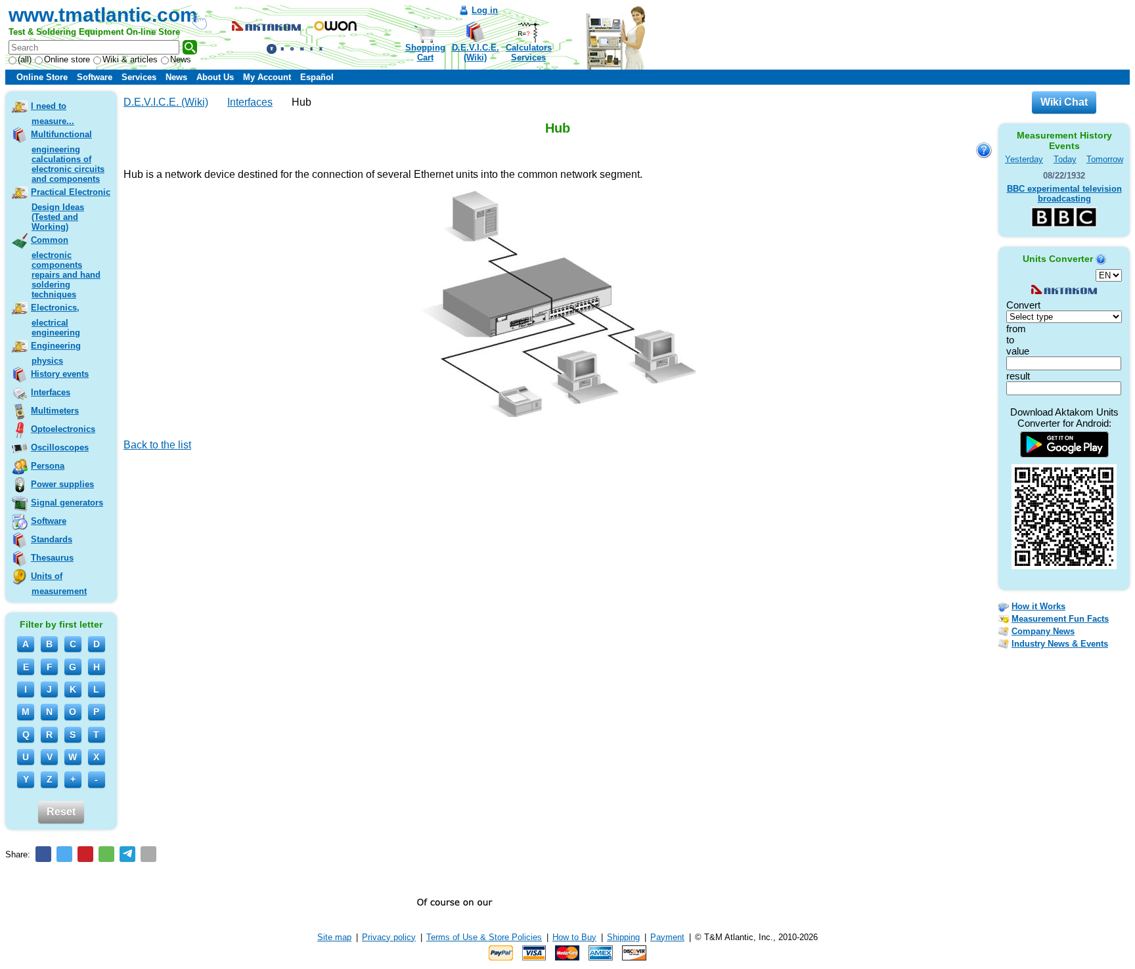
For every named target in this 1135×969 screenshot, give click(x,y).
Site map (334, 937)
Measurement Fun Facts (1060, 619)
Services (139, 77)
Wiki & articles (130, 59)
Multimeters (55, 411)
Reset (61, 811)
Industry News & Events (1060, 644)
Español (317, 77)
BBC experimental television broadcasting (1064, 194)
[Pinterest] (85, 854)
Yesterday (1024, 159)
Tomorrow (1104, 159)
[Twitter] (64, 854)
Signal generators (67, 502)
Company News (1043, 631)
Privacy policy (389, 937)
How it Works (1038, 606)
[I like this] (128, 463)
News (180, 59)
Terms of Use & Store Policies (484, 937)
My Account (267, 77)
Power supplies (62, 484)
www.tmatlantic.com (103, 15)
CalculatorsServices (529, 52)
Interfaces (50, 392)
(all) (25, 59)
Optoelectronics (63, 429)
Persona (47, 466)
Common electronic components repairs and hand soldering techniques (65, 267)
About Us (215, 77)
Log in (485, 10)
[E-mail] (148, 854)
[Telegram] (127, 854)
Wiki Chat (1064, 102)
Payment (667, 937)
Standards (51, 539)
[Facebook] (43, 854)
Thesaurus (52, 558)
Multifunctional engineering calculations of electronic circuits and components (67, 156)
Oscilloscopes (60, 447)
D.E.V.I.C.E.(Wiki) (475, 52)
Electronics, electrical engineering (55, 320)
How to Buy (574, 937)
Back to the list (157, 444)
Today (1065, 159)
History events (60, 374)
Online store (67, 59)
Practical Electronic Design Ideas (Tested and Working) (70, 209)
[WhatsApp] (106, 854)
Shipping (623, 937)
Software (94, 77)
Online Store (42, 77)
